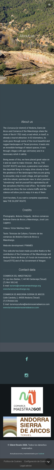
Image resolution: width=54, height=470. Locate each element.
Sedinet (41, 454)
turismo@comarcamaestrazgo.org (25, 285)
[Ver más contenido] (48, 461)
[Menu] (49, 4)
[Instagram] (27, 375)
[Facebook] (27, 359)
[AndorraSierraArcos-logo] (27, 427)
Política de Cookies (13, 461)
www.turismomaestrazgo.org (16, 289)
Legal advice (26, 465)
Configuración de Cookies (36, 461)
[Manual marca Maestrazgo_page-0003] (27, 400)
